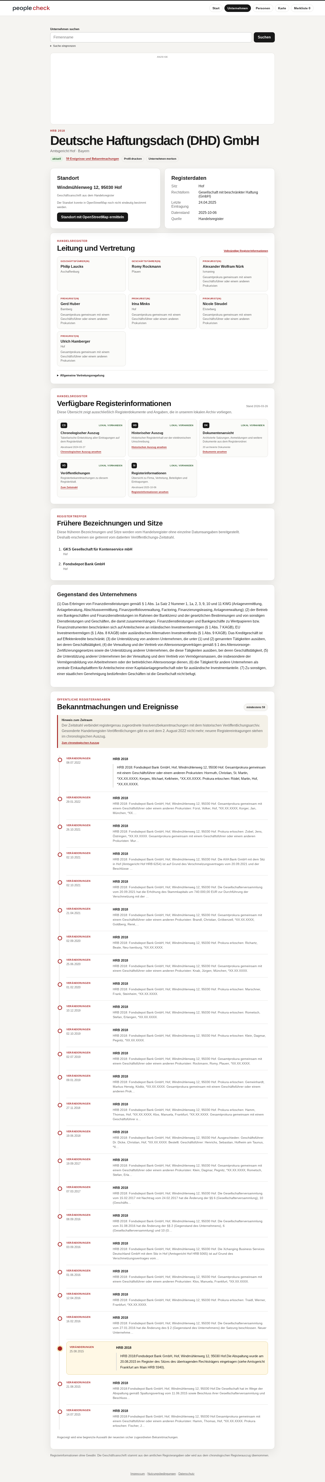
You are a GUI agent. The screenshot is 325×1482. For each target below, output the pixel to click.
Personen (263, 8)
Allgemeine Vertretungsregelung (82, 375)
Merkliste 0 (302, 8)
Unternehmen (238, 8)
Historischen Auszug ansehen (149, 447)
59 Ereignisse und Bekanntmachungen (92, 158)
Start (216, 8)
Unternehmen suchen (64, 29)
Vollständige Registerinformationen (246, 250)
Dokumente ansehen (215, 451)
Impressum (137, 1473)
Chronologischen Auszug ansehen (81, 451)
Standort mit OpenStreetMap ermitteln (92, 217)
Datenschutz (186, 1473)
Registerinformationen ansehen (150, 492)
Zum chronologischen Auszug (80, 742)
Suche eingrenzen (64, 45)
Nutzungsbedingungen (161, 1473)
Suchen (264, 37)
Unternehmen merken (162, 158)
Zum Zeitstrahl (69, 487)
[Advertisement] (162, 90)
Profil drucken (133, 158)
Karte (282, 8)
